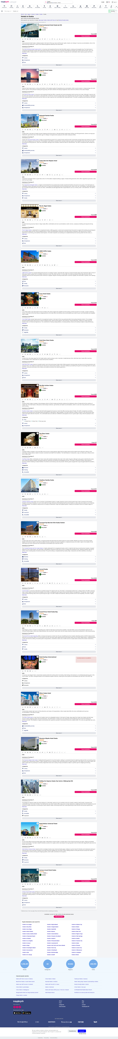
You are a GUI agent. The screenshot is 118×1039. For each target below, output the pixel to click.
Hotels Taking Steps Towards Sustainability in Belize (86, 981)
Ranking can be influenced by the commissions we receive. (33, 22)
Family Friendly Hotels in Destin (81, 984)
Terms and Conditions (53, 1037)
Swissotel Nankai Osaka (46, 115)
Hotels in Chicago (76, 929)
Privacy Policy (46, 1037)
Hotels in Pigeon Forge (77, 933)
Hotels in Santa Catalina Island (29, 933)
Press (60, 1002)
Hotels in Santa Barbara (52, 933)
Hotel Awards (62, 1006)
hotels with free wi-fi (51, 20)
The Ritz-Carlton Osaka (46, 385)
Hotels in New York (76, 931)
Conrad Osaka (43, 569)
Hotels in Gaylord (51, 938)
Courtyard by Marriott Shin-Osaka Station (52, 522)
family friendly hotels (63, 20)
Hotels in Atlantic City (77, 924)
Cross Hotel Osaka (44, 294)
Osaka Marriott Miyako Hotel (48, 160)
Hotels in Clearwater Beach (28, 936)
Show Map (113, 11)
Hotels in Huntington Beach (29, 947)
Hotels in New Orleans (27, 931)
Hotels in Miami (75, 926)
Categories (61, 1004)
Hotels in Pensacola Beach (53, 940)
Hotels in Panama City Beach (54, 936)
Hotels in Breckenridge (52, 952)
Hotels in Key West (26, 926)
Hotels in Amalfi (51, 954)
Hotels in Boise (75, 954)
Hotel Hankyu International (47, 657)
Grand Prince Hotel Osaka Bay (48, 612)
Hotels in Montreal (49, 987)
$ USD (102, 2)
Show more (58, 64)
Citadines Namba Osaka (46, 480)
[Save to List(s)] (37, 25)
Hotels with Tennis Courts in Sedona (24, 978)
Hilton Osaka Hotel (45, 693)
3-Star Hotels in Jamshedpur (22, 987)
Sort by (14, 11)
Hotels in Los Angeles (27, 940)
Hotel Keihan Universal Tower (48, 823)
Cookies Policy (40, 1037)
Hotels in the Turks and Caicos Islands (56, 945)
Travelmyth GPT (85, 1006)
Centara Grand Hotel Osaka (47, 870)
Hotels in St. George (27, 954)
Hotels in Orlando (26, 938)
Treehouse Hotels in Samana (80, 978)
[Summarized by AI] (29, 47)
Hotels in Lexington (76, 952)
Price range (7, 11)
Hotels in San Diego (27, 929)
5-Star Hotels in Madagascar (22, 989)
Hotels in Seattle (75, 938)
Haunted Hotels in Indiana (51, 981)
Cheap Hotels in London (21, 995)
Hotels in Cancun (26, 943)
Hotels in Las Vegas (27, 924)
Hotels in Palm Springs (77, 936)
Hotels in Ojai (25, 952)
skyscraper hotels (43, 20)
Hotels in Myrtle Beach (52, 924)
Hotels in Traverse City (77, 940)
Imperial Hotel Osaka (45, 70)
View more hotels (59, 916)
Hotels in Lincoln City (77, 947)
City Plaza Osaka (44, 433)
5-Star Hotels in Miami (50, 978)
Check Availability (85, 36)
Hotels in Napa (25, 945)
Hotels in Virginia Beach (52, 926)
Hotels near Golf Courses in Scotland (24, 984)
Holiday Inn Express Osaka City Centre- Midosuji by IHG (56, 781)
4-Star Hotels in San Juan (80, 987)
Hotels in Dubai (75, 943)
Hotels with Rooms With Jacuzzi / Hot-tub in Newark (57, 989)
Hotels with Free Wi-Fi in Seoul (52, 984)
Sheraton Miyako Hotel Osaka (48, 738)
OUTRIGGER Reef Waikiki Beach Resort (83, 989)
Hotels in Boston (51, 931)
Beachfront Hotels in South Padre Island (25, 981)
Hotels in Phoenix (76, 945)
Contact (84, 1004)
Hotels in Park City (51, 947)
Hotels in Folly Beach (52, 950)
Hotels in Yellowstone (77, 950)
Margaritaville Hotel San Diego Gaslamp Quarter (27, 992)
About (60, 1001)
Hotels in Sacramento (27, 950)
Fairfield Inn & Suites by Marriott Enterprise (84, 992)
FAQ (83, 1002)
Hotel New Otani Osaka (46, 340)
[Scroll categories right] (116, 6)
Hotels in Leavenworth (52, 943)
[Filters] (2, 11)
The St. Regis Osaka (45, 206)
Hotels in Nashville (51, 929)
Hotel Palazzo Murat (49, 992)
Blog (83, 1001)
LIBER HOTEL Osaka (45, 251)
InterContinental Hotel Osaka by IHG (50, 25)
